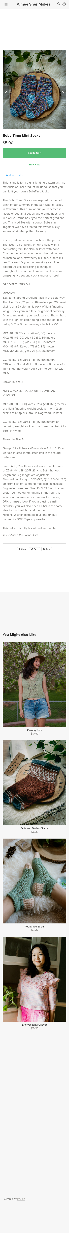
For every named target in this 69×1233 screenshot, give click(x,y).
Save (48, 549)
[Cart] (65, 4)
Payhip (21, 1199)
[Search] (58, 4)
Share (23, 549)
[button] (6, 92)
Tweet (35, 549)
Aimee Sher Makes (33, 4)
